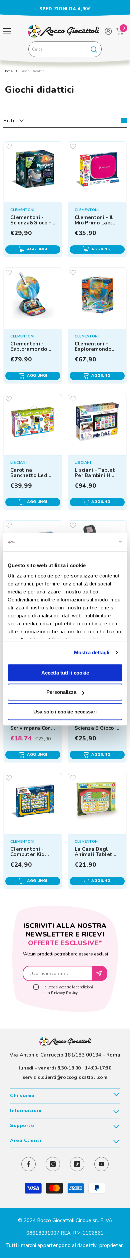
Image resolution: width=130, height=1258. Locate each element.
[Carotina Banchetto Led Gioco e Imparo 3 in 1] (33, 423)
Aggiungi (37, 249)
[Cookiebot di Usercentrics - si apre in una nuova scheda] (93, 542)
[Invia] (100, 973)
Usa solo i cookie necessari (65, 711)
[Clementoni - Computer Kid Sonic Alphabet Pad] (33, 802)
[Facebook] (28, 1164)
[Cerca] (65, 49)
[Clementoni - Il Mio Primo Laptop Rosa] (97, 170)
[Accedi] (108, 31)
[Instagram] (53, 1164)
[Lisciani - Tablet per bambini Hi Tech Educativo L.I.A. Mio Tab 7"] (97, 423)
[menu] (7, 31)
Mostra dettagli (92, 652)
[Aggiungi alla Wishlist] (9, 146)
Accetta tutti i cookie (65, 673)
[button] (116, 120)
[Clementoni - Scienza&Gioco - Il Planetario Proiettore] (33, 170)
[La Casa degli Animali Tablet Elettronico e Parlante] (97, 802)
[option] (65, 9)
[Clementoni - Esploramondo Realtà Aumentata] (97, 296)
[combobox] (57, 49)
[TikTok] (77, 1164)
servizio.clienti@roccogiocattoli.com (65, 1077)
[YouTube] (101, 1164)
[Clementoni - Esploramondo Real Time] (33, 296)
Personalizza (61, 692)
